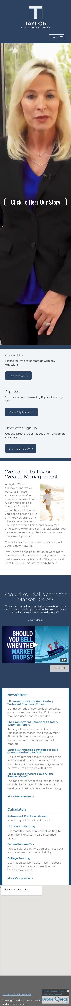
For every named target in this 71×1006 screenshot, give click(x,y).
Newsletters (17, 695)
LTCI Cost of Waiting (21, 826)
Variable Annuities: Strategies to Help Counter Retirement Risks (32, 751)
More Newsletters (20, 796)
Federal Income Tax (20, 844)
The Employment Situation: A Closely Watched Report (32, 723)
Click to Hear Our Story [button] (35, 202)
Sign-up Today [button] (19, 448)
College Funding (18, 858)
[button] (56, 37)
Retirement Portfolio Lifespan (27, 816)
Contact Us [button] (17, 375)
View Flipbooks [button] (20, 412)
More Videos (35, 620)
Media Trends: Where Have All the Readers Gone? (30, 775)
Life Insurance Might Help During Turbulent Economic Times (30, 703)
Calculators (17, 809)
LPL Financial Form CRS (16, 994)
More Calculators (20, 878)
